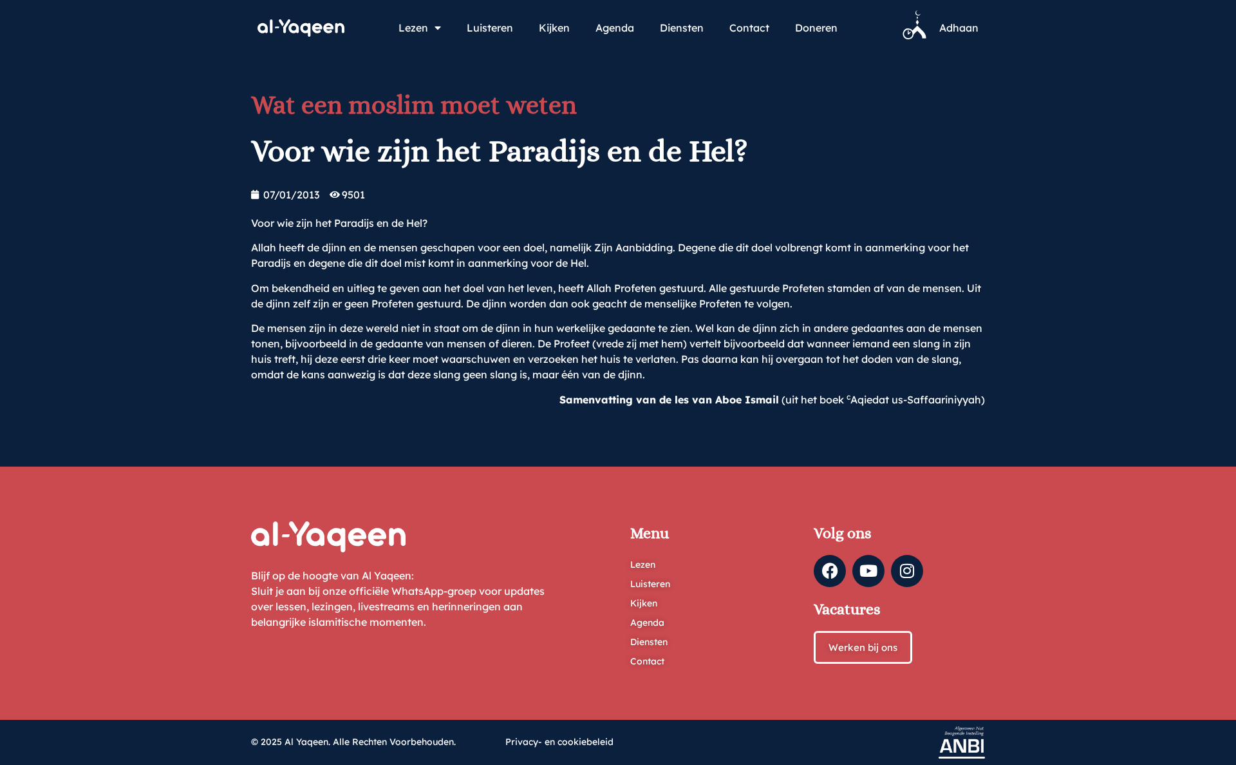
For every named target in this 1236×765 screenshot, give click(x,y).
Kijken (554, 27)
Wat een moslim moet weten (414, 104)
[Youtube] (868, 571)
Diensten (682, 27)
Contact (749, 27)
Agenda (614, 27)
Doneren (816, 27)
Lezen (413, 27)
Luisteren (490, 27)
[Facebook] (830, 571)
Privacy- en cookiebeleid (559, 742)
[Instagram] (907, 571)
